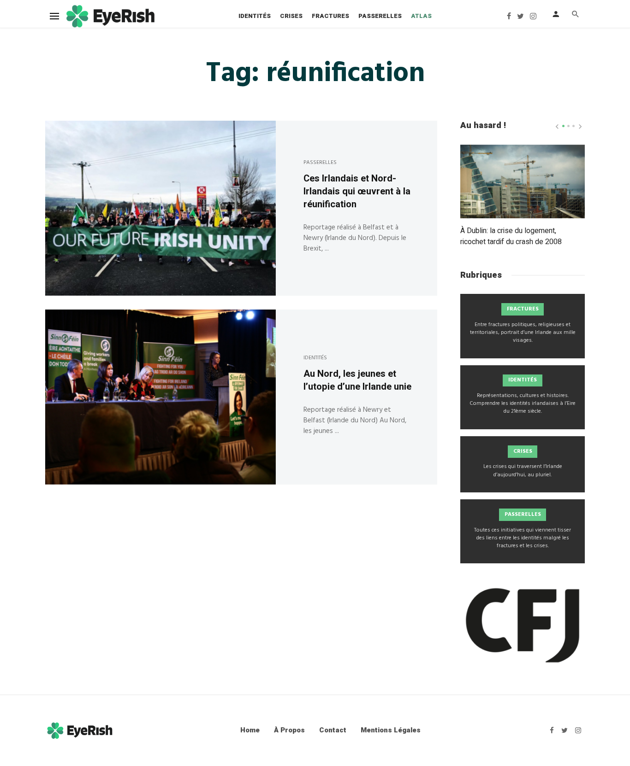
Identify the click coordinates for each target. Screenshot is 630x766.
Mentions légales (391, 730)
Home (250, 730)
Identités (254, 16)
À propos (289, 730)
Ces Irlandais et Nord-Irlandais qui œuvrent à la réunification (356, 191)
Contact (332, 730)
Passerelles (380, 16)
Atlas (421, 16)
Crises (291, 16)
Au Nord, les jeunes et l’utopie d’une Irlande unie (357, 380)
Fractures (330, 16)
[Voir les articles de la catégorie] (522, 326)
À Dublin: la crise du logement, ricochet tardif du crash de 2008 (511, 236)
